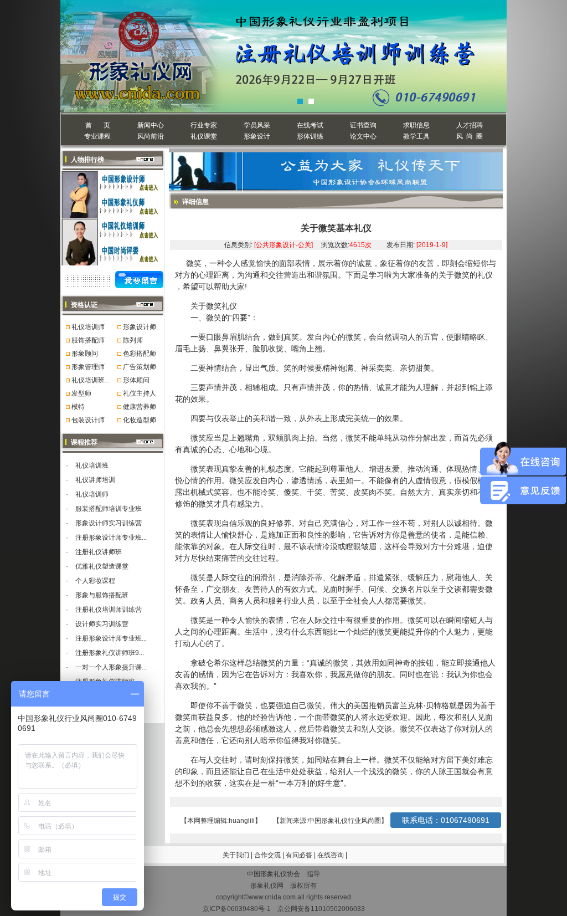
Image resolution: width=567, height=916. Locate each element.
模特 (78, 407)
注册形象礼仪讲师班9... (109, 653)
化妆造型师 (139, 420)
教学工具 (416, 136)
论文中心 (363, 136)
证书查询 (363, 125)
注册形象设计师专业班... (111, 537)
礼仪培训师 (88, 327)
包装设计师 (88, 420)
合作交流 (268, 855)
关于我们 (236, 855)
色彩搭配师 (139, 353)
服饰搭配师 (88, 340)
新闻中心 (150, 125)
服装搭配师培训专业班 (108, 509)
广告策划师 (139, 367)
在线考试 (310, 125)
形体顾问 (136, 380)
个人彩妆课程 (95, 581)
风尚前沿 (150, 136)
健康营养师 (139, 407)
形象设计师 (139, 327)
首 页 (97, 125)
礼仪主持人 (139, 393)
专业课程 (97, 136)
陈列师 (133, 340)
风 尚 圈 (469, 136)
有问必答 (300, 855)
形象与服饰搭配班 (101, 595)
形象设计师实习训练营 (108, 523)
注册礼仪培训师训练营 (108, 609)
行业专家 (203, 125)
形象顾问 (84, 353)
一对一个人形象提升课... (111, 667)
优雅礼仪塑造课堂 (101, 566)
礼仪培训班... (90, 380)
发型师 (81, 393)
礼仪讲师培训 (95, 480)
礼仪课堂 (203, 136)
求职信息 (416, 125)
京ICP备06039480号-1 (237, 909)
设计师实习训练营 (101, 624)
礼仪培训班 (92, 465)
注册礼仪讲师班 (98, 552)
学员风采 (257, 125)
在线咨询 (331, 855)
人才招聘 (469, 125)
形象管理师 (88, 367)
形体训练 (310, 136)
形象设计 (257, 136)
